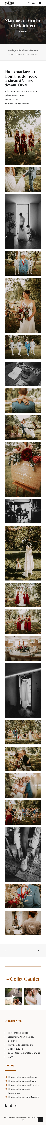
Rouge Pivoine (22, 103)
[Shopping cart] (32, 3)
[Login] (28, 3)
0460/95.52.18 (15, 1048)
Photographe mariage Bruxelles (23, 1085)
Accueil (11, 54)
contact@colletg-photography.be (24, 1053)
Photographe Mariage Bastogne (23, 1097)
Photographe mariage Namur (22, 1077)
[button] (40, 3)
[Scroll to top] (40, 1119)
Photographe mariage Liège (22, 1081)
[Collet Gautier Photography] (9, 3)
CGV (10, 1056)
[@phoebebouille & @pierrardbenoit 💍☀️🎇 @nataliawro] (32, 996)
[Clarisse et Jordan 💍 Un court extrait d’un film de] (13, 996)
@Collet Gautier (23, 979)
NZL (23, 1120)
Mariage (24, 32)
